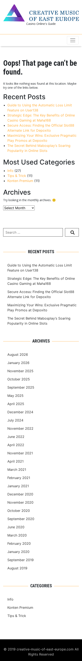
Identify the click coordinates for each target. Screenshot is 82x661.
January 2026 (18, 363)
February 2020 (19, 543)
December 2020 (20, 494)
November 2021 (20, 453)
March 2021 (16, 469)
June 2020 (15, 527)
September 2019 (20, 560)
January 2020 (18, 552)
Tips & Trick (16, 176)
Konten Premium (20, 181)
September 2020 (20, 519)
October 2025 (18, 379)
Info (10, 171)
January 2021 (18, 486)
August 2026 (17, 354)
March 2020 (17, 535)
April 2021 (15, 461)
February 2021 (18, 478)
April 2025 (15, 404)
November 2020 (20, 502)
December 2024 (20, 412)
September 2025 (20, 387)
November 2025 (20, 371)
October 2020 (18, 510)
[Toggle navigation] (73, 40)
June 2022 (15, 437)
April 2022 (15, 445)
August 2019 (17, 568)
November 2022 (20, 428)
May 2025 (15, 395)
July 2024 (15, 420)
